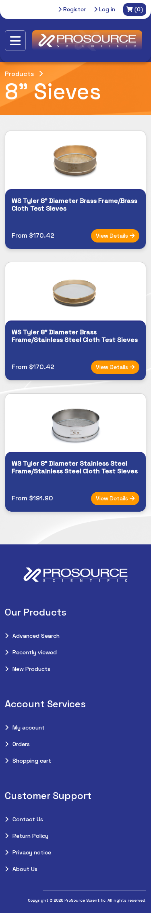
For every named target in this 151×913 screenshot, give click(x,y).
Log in (106, 9)
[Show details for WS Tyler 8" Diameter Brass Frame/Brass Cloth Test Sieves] (75, 160)
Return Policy (30, 835)
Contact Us (27, 819)
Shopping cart (31, 760)
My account (28, 727)
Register (74, 9)
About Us (24, 869)
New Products (31, 669)
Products (19, 74)
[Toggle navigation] (15, 40)
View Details (113, 235)
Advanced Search (36, 635)
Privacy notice (31, 852)
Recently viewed (34, 652)
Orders (21, 744)
